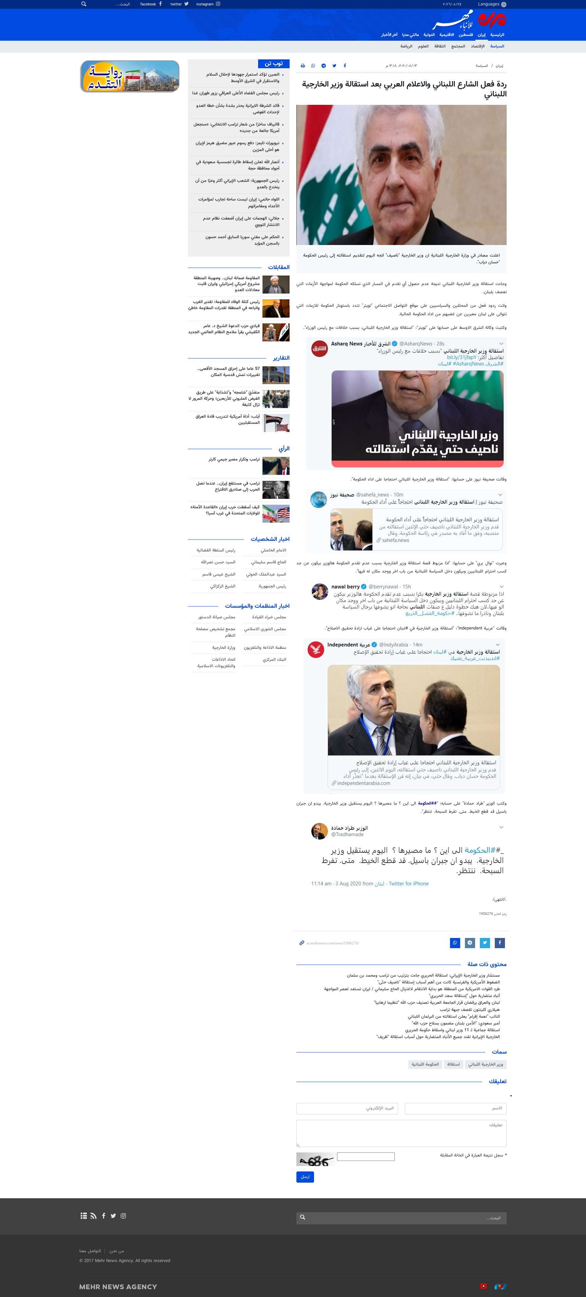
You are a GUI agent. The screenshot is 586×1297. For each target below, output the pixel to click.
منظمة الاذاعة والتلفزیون (265, 647)
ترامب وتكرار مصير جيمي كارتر (234, 459)
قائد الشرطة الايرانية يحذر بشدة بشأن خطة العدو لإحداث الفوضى (237, 109)
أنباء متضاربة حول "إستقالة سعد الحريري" (464, 996)
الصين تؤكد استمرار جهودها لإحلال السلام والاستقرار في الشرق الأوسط (243, 77)
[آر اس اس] (93, 1216)
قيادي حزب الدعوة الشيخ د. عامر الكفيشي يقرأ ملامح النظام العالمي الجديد (224, 329)
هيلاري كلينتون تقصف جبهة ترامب (470, 1010)
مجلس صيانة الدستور (216, 617)
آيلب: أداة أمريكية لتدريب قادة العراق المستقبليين (228, 419)
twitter (177, 4)
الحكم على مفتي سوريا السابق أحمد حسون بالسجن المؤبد (242, 240)
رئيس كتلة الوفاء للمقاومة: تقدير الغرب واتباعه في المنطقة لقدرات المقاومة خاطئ (224, 305)
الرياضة (406, 46)
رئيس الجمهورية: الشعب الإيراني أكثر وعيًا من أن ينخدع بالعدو (237, 184)
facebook (148, 4)
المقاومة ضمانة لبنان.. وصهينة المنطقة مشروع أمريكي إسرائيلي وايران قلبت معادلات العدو (227, 284)
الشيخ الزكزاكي (222, 586)
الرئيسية (497, 35)
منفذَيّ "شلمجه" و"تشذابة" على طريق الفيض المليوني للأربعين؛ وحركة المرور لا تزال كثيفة (224, 398)
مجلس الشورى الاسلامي (265, 629)
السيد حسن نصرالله (218, 562)
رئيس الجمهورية (272, 586)
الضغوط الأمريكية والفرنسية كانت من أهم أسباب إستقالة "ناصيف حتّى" (438, 982)
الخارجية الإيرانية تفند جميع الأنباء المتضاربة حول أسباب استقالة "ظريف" (438, 1037)
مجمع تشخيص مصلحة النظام (215, 632)
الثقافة (440, 46)
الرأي (284, 449)
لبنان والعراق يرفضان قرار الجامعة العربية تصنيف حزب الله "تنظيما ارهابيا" (437, 1002)
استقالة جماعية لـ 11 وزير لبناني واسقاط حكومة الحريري (452, 1030)
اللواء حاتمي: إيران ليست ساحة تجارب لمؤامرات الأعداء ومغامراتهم (238, 202)
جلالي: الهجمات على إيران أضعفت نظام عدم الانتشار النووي (241, 221)
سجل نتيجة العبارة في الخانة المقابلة (473, 1155)
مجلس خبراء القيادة (269, 617)
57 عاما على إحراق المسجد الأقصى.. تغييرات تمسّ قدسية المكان (228, 371)
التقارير (281, 358)
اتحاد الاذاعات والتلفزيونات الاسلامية (216, 663)
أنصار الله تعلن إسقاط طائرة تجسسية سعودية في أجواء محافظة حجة (237, 165)
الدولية (429, 35)
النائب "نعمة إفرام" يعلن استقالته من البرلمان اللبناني (454, 1016)
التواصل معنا (90, 1251)
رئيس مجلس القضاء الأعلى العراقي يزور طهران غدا (235, 93)
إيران (482, 35)
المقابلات (279, 267)
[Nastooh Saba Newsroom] (497, 1286)
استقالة (453, 1064)
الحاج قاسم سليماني (268, 562)
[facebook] (103, 1216)
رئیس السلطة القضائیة (216, 550)
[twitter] (113, 1216)
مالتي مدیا (410, 35)
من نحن (117, 1251)
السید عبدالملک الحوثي (266, 574)
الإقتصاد (478, 46)
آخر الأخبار (389, 35)
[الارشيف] (83, 1216)
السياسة (497, 46)
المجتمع (458, 46)
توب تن (274, 63)
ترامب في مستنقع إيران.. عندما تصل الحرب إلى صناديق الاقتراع (228, 486)
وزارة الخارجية (223, 647)
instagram (205, 4)
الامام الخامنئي (273, 550)
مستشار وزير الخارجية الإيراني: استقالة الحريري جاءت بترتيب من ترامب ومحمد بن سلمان (423, 975)
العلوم (423, 46)
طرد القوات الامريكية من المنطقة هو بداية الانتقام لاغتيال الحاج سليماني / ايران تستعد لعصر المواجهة (412, 989)
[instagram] (123, 1216)
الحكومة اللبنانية (425, 1064)
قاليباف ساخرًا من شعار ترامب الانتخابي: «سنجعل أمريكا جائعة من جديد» (236, 127)
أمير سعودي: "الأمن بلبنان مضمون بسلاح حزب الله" (456, 1023)
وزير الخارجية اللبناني (485, 1064)
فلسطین (466, 35)
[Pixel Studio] (480, 1286)
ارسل (305, 1176)
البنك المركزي (274, 659)
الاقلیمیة (447, 35)
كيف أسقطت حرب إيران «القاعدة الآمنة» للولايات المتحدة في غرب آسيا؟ (225, 510)
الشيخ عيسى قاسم (218, 574)
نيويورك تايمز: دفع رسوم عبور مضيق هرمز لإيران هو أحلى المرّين (237, 146)
